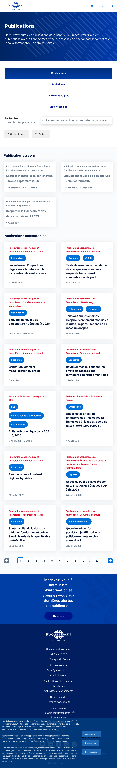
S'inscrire (58, 616)
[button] (112, 6)
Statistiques (58, 84)
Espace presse (58, 717)
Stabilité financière (58, 675)
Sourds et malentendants (57, 713)
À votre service (58, 665)
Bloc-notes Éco (58, 106)
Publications (58, 73)
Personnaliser (91, 752)
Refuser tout (90, 743)
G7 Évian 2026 (58, 654)
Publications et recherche (58, 681)
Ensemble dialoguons (58, 649)
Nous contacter (58, 708)
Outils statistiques (58, 95)
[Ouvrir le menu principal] (4, 6)
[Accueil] (58, 636)
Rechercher (11, 118)
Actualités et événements (58, 690)
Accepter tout (91, 734)
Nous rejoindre (58, 697)
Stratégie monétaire (58, 670)
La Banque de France (58, 659)
